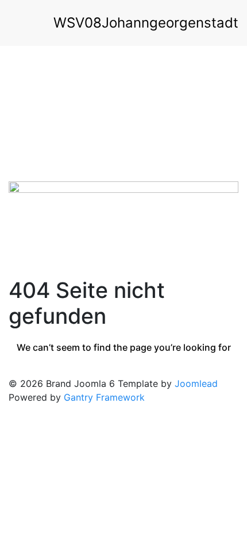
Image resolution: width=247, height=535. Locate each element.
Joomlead (196, 383)
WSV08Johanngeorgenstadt (145, 22)
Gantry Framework (104, 397)
